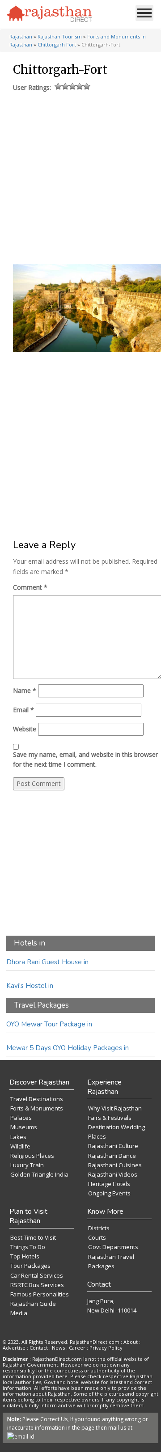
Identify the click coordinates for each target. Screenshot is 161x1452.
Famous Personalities (39, 1294)
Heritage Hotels (109, 1184)
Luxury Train (27, 1165)
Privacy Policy (106, 1347)
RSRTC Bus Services (37, 1285)
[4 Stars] (79, 86)
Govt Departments (113, 1247)
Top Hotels (24, 1256)
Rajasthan (20, 36)
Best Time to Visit (33, 1237)
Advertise (14, 1347)
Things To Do (27, 1247)
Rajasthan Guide (33, 1304)
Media (18, 1313)
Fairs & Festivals (109, 1118)
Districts (99, 1228)
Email (23, 709)
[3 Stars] (72, 86)
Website (24, 729)
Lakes (18, 1137)
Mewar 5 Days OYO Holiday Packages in (67, 1047)
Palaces (21, 1118)
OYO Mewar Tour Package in (49, 1024)
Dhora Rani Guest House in (47, 962)
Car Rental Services (36, 1275)
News (58, 1347)
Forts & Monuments (36, 1108)
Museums (23, 1127)
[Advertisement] (79, 175)
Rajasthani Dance (112, 1156)
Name (24, 690)
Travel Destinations (36, 1099)
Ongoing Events (109, 1193)
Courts (97, 1237)
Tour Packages (30, 1266)
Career (77, 1347)
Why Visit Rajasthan (115, 1108)
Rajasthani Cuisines (115, 1165)
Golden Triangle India (39, 1174)
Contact (39, 1347)
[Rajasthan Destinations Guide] (50, 14)
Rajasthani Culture (113, 1146)
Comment (30, 587)
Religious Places (32, 1156)
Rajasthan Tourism (60, 36)
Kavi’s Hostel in (29, 985)
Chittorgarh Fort (57, 44)
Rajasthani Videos (112, 1174)
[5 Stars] (86, 86)
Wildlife (20, 1146)
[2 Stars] (65, 86)
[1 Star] (58, 86)
